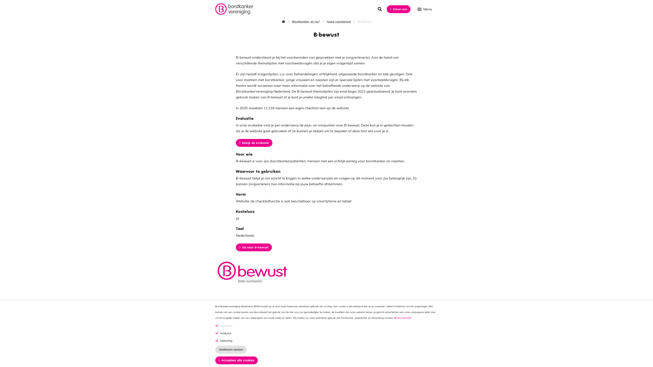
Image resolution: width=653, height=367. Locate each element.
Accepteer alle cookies (237, 360)
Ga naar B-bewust (255, 247)
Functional (226, 325)
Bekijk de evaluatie (255, 143)
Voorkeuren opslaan (231, 349)
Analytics (225, 333)
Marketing (226, 340)
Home (283, 21)
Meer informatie (404, 318)
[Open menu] (426, 9)
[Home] (234, 9)
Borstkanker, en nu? (306, 21)
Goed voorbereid (339, 21)
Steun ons (400, 9)
